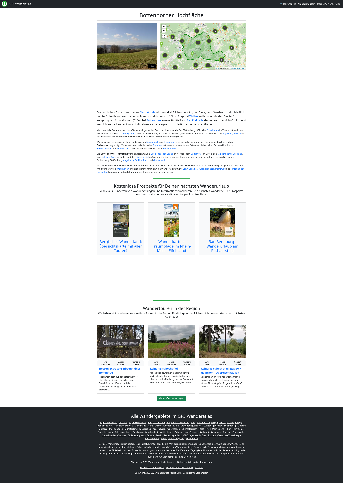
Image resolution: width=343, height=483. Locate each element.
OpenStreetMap (235, 68)
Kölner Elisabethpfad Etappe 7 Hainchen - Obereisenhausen (221, 370)
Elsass (222, 422)
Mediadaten (169, 462)
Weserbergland (176, 438)
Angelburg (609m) (231, 133)
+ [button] (164, 26)
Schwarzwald (182, 432)
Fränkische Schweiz (123, 425)
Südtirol (122, 435)
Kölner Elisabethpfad (164, 368)
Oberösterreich (189, 428)
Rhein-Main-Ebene (215, 428)
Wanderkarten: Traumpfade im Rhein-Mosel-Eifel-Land (171, 246)
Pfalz (201, 428)
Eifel (193, 422)
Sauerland (149, 432)
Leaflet (217, 68)
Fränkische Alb (104, 425)
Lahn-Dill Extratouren (194, 168)
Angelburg (128, 160)
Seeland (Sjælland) (199, 432)
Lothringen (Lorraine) (191, 425)
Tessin (159, 435)
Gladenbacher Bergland (230, 153)
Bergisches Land (156, 422)
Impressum (206, 462)
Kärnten (167, 425)
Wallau (193, 116)
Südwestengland (136, 435)
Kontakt (199, 467)
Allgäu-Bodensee (108, 422)
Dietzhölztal (143, 157)
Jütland (158, 425)
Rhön (228, 428)
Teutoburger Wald (173, 435)
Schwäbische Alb (164, 432)
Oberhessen (173, 428)
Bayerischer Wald (137, 422)
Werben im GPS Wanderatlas (146, 462)
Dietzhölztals (147, 112)
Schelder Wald (109, 157)
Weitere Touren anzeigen (171, 398)
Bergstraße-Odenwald (178, 422)
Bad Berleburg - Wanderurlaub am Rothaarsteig (222, 246)
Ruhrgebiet (238, 428)
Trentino (222, 435)
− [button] (164, 30)
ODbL (243, 68)
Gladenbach (152, 142)
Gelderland (140, 425)
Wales (164, 438)
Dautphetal (196, 153)
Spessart (227, 432)
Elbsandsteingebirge (207, 422)
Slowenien (215, 432)
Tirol (204, 435)
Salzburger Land (123, 432)
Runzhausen (169, 148)
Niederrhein (145, 428)
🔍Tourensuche (288, 3)
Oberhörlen (213, 130)
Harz (150, 425)
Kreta (176, 425)
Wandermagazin (306, 3)
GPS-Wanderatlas (20, 4)
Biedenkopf (169, 142)
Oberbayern (159, 428)
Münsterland (131, 428)
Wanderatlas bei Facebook (179, 467)
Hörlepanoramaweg (215, 168)
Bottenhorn (154, 120)
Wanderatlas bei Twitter (152, 467)
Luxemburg (230, 425)
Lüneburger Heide (213, 425)
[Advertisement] (171, 90)
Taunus (150, 435)
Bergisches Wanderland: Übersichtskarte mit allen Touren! (121, 246)
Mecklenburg (116, 428)
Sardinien (138, 432)
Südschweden (109, 435)
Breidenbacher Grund (162, 153)
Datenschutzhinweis (187, 462)
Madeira (242, 425)
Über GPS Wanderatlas (328, 3)
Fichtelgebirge (234, 422)
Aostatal (123, 422)
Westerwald (192, 438)
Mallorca (103, 428)
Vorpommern (152, 438)
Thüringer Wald (192, 435)
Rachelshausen (104, 148)
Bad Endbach (195, 120)
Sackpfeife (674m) (126, 133)
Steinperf (157, 145)
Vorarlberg (234, 435)
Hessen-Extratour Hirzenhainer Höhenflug (119, 370)
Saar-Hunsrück (105, 432)
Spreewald (238, 432)
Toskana (212, 435)
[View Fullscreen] (164, 36)
